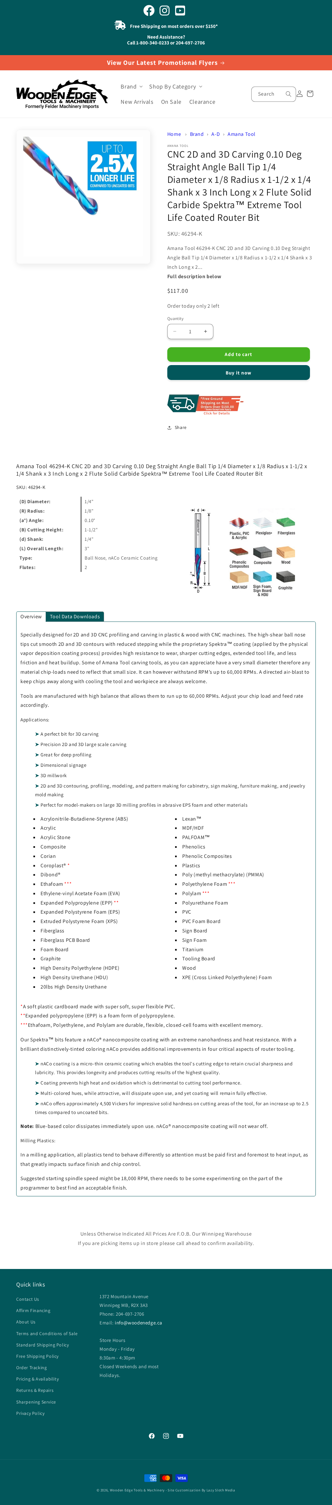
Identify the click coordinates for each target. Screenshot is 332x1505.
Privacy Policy (30, 1413)
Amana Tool (241, 134)
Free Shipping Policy (37, 1356)
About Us (26, 1322)
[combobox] (274, 94)
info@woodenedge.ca (138, 1323)
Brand (197, 134)
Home (174, 134)
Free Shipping (241, 405)
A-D (215, 134)
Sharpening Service (36, 1402)
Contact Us (27, 1299)
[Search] (288, 94)
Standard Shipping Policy (42, 1345)
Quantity (175, 318)
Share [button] (181, 427)
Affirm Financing (33, 1310)
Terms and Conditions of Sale (47, 1333)
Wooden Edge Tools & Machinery (137, 1490)
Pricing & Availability (37, 1379)
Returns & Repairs (34, 1390)
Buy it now (239, 373)
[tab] (31, 616)
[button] (131, 86)
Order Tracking (31, 1367)
